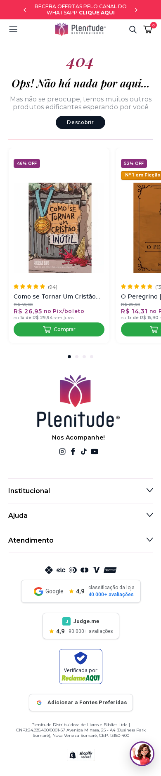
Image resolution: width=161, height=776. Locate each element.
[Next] (136, 10)
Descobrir (80, 122)
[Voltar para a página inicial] (80, 29)
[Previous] (24, 10)
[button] (31, 29)
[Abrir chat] (142, 753)
